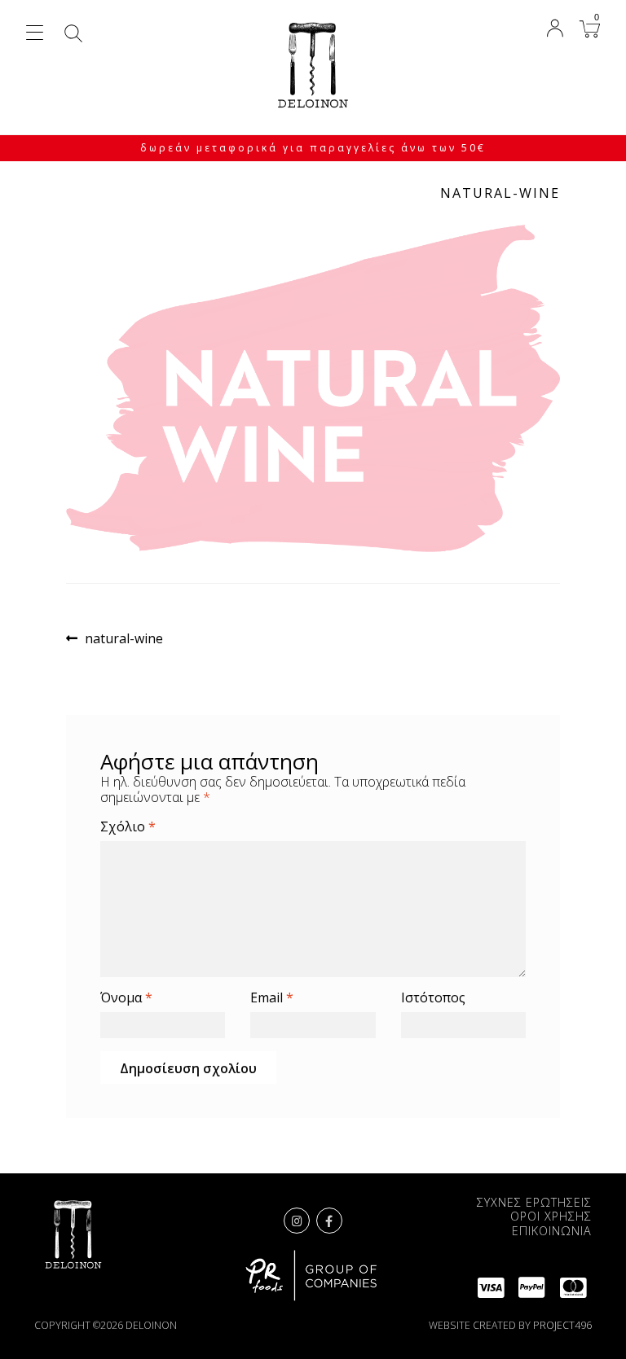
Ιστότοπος (433, 998)
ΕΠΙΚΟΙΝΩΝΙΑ (552, 1230)
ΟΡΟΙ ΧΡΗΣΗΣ (551, 1216)
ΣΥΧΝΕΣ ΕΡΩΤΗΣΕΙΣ (534, 1202)
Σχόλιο (128, 827)
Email (271, 998)
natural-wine (123, 639)
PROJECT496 (562, 1325)
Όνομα (126, 998)
